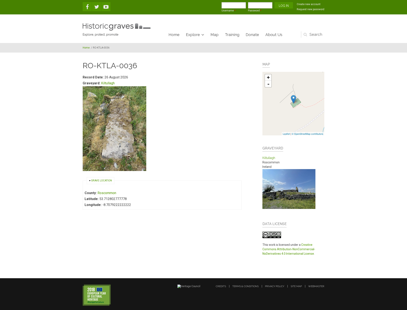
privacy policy (274, 286)
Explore (193, 34)
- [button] (268, 84)
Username (229, 10)
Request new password (310, 9)
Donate (252, 34)
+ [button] (268, 77)
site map (296, 286)
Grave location (101, 180)
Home (174, 34)
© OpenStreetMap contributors (307, 133)
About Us (273, 34)
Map (214, 34)
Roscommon (107, 193)
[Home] (117, 27)
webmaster (316, 286)
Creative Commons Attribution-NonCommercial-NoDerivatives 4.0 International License (288, 249)
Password (254, 10)
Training (232, 34)
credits (221, 286)
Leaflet (286, 133)
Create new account (309, 4)
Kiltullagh (108, 83)
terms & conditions (245, 286)
